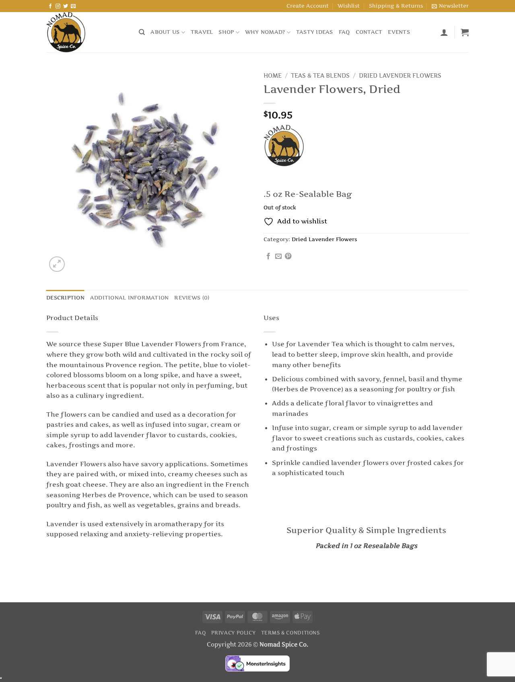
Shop (226, 32)
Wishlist (349, 6)
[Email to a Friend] (278, 256)
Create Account (307, 6)
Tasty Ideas (314, 32)
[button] (450, 6)
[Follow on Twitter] (65, 6)
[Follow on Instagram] (58, 6)
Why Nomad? (265, 32)
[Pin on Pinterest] (288, 256)
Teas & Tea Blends (320, 75)
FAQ (344, 32)
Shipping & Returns (396, 6)
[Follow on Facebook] (50, 6)
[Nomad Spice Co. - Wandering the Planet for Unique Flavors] (86, 32)
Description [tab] (65, 298)
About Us (164, 32)
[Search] (142, 32)
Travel (202, 32)
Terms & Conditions (290, 633)
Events (399, 32)
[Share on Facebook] (268, 256)
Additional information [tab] (129, 298)
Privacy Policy (233, 633)
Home (273, 75)
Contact (369, 32)
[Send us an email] (73, 6)
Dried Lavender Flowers (400, 75)
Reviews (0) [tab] (191, 298)
